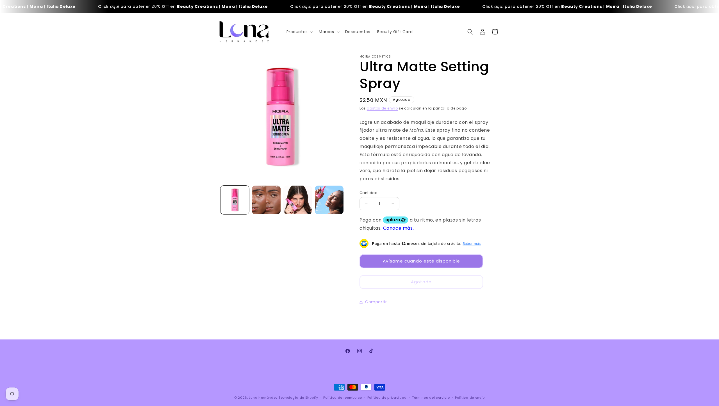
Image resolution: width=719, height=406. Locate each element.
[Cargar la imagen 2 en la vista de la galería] (266, 200)
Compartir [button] (376, 302)
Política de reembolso (342, 397)
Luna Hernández (264, 397)
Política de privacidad (387, 397)
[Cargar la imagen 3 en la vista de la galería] (297, 200)
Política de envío (470, 397)
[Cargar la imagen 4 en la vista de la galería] (329, 200)
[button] (299, 32)
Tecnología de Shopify (298, 397)
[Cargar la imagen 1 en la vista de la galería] (234, 200)
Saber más (472, 243)
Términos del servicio (431, 397)
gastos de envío (382, 108)
